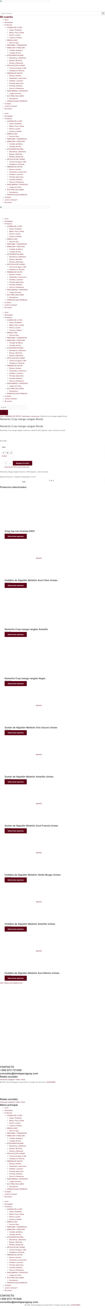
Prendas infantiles (15, 86)
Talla (3, 447)
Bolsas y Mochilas (15, 60)
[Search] (4, 412)
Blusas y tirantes (15, 76)
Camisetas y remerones (17, 78)
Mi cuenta (6, 16)
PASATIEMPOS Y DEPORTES (17, 91)
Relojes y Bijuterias (16, 63)
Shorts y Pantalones (16, 88)
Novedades (9, 22)
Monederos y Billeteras (17, 58)
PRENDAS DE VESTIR (14, 73)
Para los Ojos (14, 43)
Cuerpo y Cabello (15, 38)
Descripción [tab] (9, 467)
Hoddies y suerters (16, 81)
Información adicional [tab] (21, 467)
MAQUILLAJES (12, 40)
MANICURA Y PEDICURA (16, 48)
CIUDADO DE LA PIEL (14, 27)
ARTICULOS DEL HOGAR (16, 65)
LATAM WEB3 (51, 1082)
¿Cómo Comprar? (11, 106)
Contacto (8, 104)
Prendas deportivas (16, 83)
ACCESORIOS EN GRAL (15, 55)
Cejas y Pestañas (15, 30)
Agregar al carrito (22, 463)
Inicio (7, 20)
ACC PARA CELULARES (15, 96)
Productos (8, 25)
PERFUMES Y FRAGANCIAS (17, 45)
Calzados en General (16, 71)
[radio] (3, 452)
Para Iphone (13, 98)
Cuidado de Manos (16, 50)
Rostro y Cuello (14, 35)
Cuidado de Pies (15, 53)
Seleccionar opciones (16, 536)
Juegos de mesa (15, 93)
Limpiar (4, 456)
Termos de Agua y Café (17, 68)
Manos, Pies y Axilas (16, 33)
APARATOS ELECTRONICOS (17, 101)
